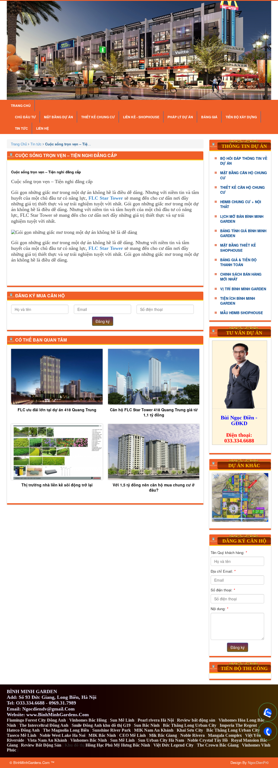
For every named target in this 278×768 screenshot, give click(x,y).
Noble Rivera (192, 735)
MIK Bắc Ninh (102, 735)
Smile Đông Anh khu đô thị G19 (101, 725)
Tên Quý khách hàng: (229, 552)
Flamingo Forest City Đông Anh (36, 720)
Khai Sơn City (190, 730)
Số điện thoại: (223, 589)
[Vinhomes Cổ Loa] (240, 497)
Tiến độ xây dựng (241, 116)
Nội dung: (219, 608)
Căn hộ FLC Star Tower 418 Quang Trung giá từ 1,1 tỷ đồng (154, 412)
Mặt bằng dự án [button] (58, 116)
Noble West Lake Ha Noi (62, 735)
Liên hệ (42, 128)
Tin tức (21, 128)
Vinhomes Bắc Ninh (88, 740)
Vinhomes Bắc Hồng (88, 720)
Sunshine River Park (111, 730)
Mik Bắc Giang (163, 735)
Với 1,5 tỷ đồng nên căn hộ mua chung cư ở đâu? (154, 487)
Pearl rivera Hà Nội (156, 720)
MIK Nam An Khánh (153, 730)
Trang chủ (21, 105)
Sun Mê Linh (122, 720)
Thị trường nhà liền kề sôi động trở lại (57, 484)
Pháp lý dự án (180, 116)
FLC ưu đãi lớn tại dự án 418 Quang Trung (57, 409)
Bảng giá (209, 116)
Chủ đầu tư (25, 116)
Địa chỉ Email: (223, 571)
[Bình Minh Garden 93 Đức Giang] (139, 50)
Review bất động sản (196, 720)
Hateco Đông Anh (23, 730)
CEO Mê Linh (132, 735)
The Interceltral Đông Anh (43, 725)
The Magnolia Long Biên (66, 730)
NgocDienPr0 (258, 762)
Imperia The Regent (238, 725)
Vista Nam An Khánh (47, 740)
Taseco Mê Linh (21, 735)
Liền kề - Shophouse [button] (141, 116)
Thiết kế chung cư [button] (98, 116)
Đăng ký (103, 321)
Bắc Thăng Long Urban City (189, 725)
